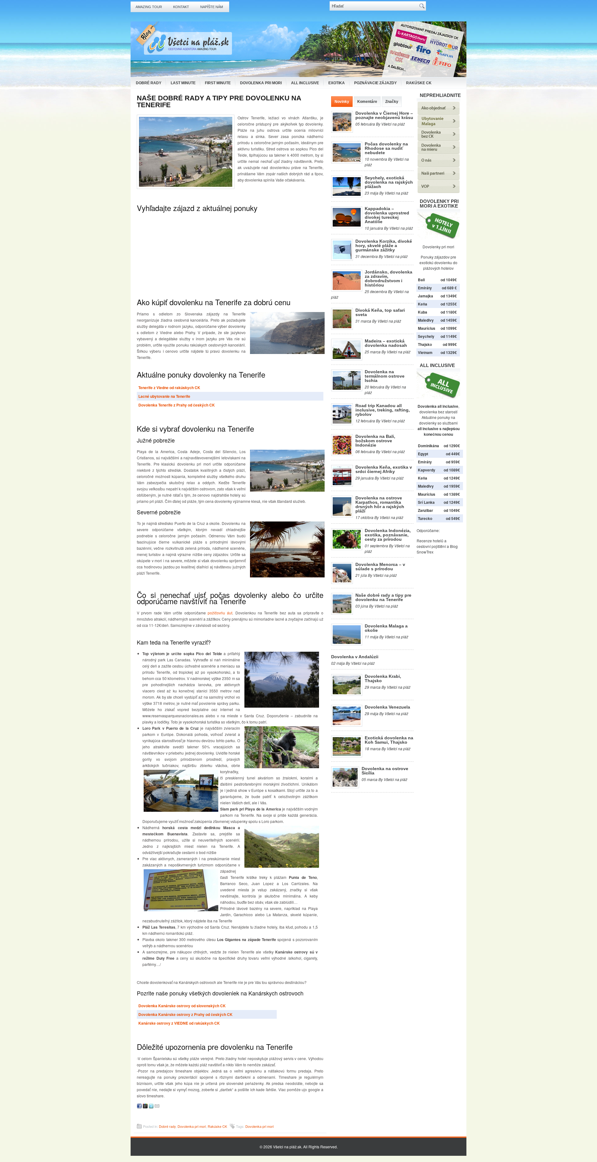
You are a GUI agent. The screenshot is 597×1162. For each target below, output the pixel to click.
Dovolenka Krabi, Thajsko (383, 678)
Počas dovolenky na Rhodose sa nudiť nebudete (386, 148)
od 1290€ (452, 445)
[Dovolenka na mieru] (439, 152)
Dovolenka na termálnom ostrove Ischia (385, 376)
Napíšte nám (211, 7)
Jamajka (425, 296)
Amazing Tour (149, 7)
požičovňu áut (220, 612)
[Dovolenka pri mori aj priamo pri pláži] (438, 225)
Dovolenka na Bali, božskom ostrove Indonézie (375, 441)
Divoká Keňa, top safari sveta (380, 312)
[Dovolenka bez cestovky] (439, 139)
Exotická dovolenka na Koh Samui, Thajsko (389, 740)
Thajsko (425, 344)
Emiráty (425, 288)
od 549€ (453, 518)
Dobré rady (148, 83)
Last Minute (183, 83)
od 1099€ (449, 328)
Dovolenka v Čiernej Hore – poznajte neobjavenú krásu (384, 115)
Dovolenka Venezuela (387, 707)
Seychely (426, 336)
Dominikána (428, 445)
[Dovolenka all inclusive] (438, 397)
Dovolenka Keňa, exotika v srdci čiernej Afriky (383, 469)
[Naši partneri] (439, 178)
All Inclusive (305, 83)
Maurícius (426, 328)
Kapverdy (426, 470)
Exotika (336, 83)
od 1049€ (452, 510)
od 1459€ (449, 320)
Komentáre (367, 101)
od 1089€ (452, 470)
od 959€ (453, 462)
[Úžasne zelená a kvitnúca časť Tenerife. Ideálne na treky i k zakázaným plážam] (280, 846)
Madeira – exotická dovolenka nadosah (386, 343)
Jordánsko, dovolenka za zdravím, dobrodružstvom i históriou (388, 278)
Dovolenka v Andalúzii (354, 656)
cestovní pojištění (431, 546)
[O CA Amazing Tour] (439, 165)
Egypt (423, 454)
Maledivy (426, 320)
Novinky (342, 101)
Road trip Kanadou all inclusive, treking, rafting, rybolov (382, 410)
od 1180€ (449, 312)
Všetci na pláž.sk (287, 1146)
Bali (421, 279)
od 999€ (450, 344)
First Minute (218, 83)
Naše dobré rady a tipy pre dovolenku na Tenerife (383, 597)
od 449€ (453, 454)
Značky (391, 101)
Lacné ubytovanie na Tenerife (164, 396)
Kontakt (181, 7)
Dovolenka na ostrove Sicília (385, 770)
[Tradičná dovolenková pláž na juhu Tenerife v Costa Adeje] (286, 470)
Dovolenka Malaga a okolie (386, 628)
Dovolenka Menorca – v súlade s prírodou (380, 566)
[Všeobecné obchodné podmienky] (439, 191)
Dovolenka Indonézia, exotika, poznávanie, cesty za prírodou (388, 535)
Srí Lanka (426, 502)
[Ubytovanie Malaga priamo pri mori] (439, 126)
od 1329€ (449, 352)
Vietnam (425, 352)
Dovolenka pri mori (261, 83)
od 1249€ (452, 478)
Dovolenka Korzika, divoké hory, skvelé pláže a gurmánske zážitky (383, 245)
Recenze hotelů (430, 540)
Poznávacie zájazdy (375, 83)
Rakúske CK (419, 83)
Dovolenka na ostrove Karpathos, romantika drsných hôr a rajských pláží (379, 504)
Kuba (422, 312)
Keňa (422, 304)
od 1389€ (452, 494)
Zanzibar (425, 510)
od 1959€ (452, 486)
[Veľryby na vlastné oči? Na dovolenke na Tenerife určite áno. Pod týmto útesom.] (286, 333)
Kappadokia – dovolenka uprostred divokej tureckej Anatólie (387, 215)
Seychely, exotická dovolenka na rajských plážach (389, 182)
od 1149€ (449, 336)
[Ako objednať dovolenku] (439, 113)
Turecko (425, 518)
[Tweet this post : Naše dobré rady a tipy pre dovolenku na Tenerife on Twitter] (151, 1106)
